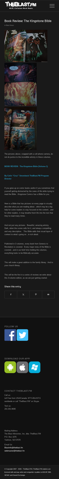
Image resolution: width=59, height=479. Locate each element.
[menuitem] (51, 6)
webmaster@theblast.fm (14, 451)
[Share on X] (23, 294)
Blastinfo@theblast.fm (13, 448)
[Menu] (51, 6)
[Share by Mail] (48, 294)
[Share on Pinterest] (36, 294)
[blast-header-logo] (24, 6)
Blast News (10, 25)
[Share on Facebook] (11, 294)
